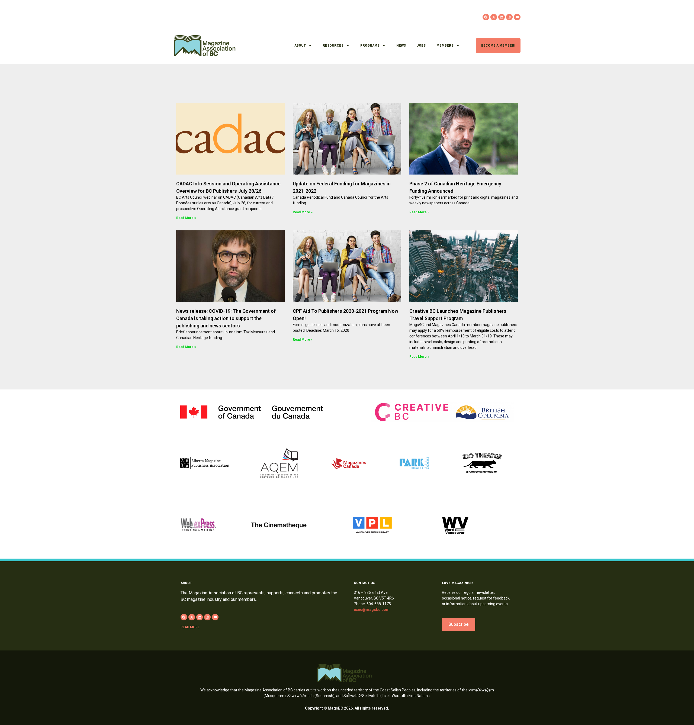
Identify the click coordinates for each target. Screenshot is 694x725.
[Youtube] (517, 17)
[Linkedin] (501, 17)
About (300, 45)
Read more (190, 627)
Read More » (186, 218)
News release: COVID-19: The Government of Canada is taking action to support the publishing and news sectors (226, 318)
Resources (333, 45)
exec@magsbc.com (372, 609)
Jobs (421, 45)
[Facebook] (486, 17)
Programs (370, 45)
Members (445, 45)
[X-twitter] (493, 17)
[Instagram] (509, 17)
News (401, 45)
